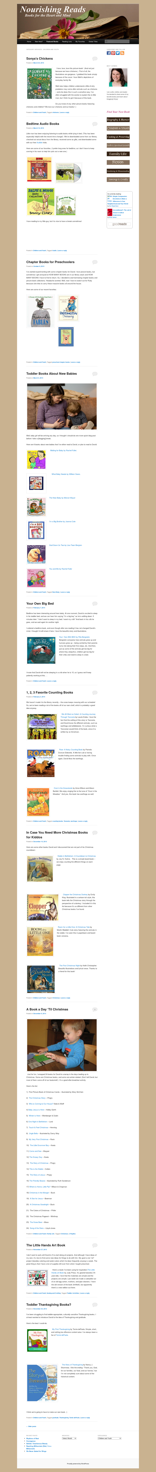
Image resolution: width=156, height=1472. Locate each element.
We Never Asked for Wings (36, 1451)
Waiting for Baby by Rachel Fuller (63, 450)
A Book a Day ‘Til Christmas (47, 1009)
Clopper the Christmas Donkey (75, 894)
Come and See (35, 1151)
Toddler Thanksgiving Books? (48, 1304)
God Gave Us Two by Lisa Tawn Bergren (65, 545)
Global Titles (93, 41)
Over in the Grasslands (63, 788)
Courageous (30, 1441)
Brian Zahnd (112, 217)
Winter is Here (34, 1115)
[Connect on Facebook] (109, 54)
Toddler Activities (73, 1293)
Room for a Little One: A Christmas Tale (73, 927)
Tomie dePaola (62, 1335)
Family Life (50, 1234)
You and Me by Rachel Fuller (60, 568)
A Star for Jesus (36, 1198)
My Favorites (80, 41)
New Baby (55, 592)
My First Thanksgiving (61, 1329)
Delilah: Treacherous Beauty (36, 1443)
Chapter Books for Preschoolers (50, 262)
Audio (54, 250)
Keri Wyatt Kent (113, 206)
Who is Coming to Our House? (41, 1103)
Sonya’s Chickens (39, 58)
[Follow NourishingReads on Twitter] (118, 54)
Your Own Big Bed (40, 603)
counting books (57, 821)
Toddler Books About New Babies (51, 373)
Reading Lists (67, 41)
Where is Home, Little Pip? (39, 1186)
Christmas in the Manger (39, 1192)
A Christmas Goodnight (39, 1204)
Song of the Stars (37, 1228)
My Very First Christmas (38, 1139)
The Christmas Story (37, 1098)
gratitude (55, 1417)
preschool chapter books (61, 362)
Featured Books (52, 41)
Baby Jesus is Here (36, 1109)
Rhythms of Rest (32, 1438)
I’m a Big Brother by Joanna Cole (62, 521)
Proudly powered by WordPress (78, 1464)
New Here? (39, 41)
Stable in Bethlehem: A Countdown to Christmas (77, 856)
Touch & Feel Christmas (38, 1127)
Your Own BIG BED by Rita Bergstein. (75, 637)
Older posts (31, 1426)
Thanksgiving (64, 1417)
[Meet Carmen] (118, 77)
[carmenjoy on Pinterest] (113, 54)
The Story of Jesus (37, 1174)
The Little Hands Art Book (45, 1245)
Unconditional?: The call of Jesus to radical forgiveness (122, 212)
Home (29, 41)
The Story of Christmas (39, 1163)
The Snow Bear (36, 1222)
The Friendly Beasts (37, 1180)
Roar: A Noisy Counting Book (71, 749)
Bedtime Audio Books (42, 123)
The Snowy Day (35, 1157)
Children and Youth (39, 112)
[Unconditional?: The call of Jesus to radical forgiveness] (109, 215)
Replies (72, 1234)
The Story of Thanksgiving (72, 1364)
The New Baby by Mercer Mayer (62, 497)
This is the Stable (36, 1169)
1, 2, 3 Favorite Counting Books (49, 692)
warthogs (74, 821)
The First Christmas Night (69, 965)
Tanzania (67, 821)
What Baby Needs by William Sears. (66, 474)
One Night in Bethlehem (37, 1121)
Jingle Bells (33, 1133)
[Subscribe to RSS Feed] (122, 54)
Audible (39, 142)
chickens (55, 112)
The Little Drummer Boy (39, 1145)
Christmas (56, 998)
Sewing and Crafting (54, 1293)
